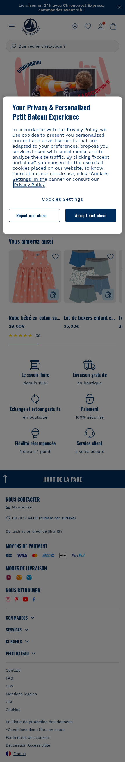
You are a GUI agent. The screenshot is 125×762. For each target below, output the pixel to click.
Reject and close (31, 215)
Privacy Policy (29, 184)
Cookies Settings (62, 199)
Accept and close (90, 215)
